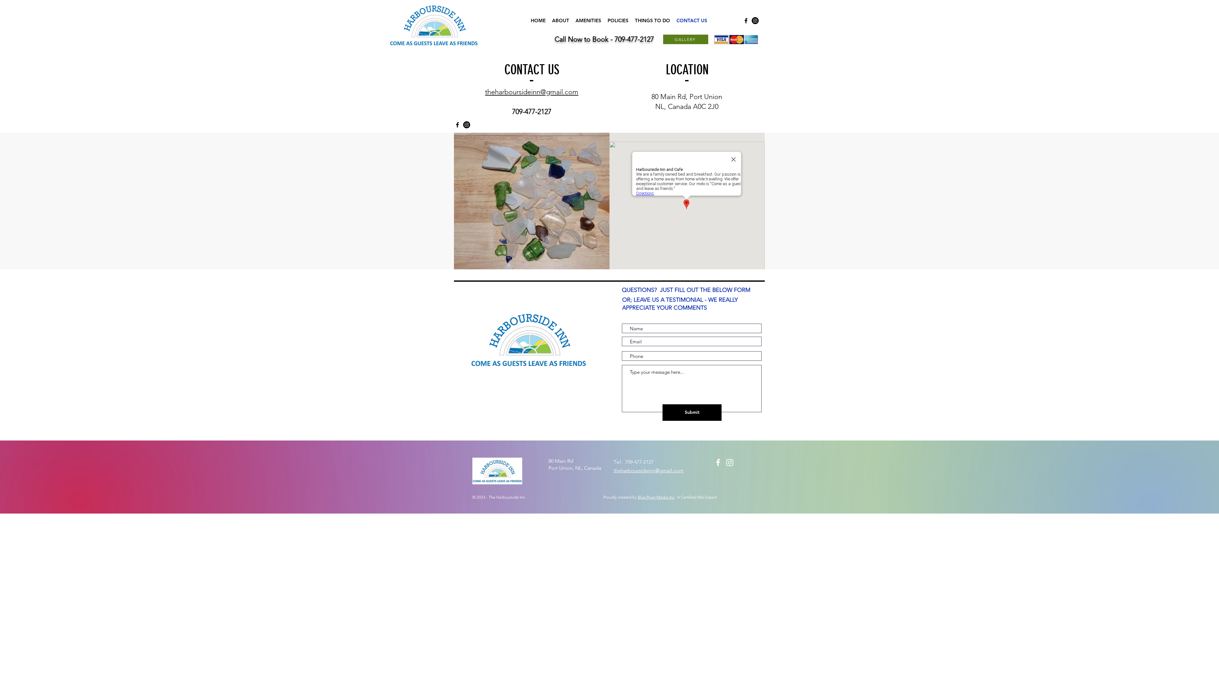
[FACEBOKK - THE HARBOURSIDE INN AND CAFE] (746, 20)
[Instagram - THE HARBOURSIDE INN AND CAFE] (755, 20)
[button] (532, 201)
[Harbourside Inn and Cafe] (718, 462)
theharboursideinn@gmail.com (531, 92)
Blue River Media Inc (656, 497)
